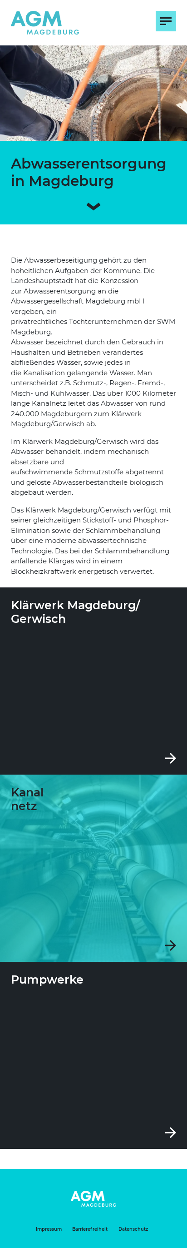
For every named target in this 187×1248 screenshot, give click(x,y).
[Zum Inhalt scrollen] (93, 204)
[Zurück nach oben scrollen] (164, 1239)
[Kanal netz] (93, 868)
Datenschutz (133, 1229)
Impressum (49, 1229)
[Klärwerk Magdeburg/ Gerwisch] (93, 681)
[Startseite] (45, 23)
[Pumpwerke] (93, 1055)
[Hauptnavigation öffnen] (166, 21)
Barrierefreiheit (90, 1229)
